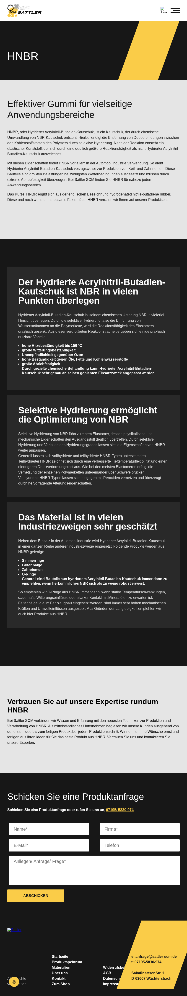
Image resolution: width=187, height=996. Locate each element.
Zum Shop (61, 984)
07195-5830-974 (148, 962)
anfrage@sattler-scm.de (156, 957)
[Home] (26, 10)
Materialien (61, 967)
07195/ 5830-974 (120, 810)
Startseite (60, 957)
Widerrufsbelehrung (120, 967)
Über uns (60, 973)
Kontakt (58, 978)
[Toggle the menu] (175, 10)
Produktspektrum (67, 962)
